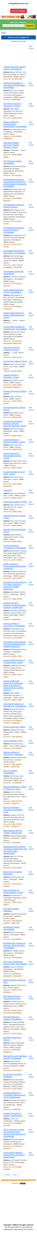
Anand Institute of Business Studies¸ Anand (14, 440)
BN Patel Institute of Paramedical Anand (12, 997)
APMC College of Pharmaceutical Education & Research (14, 566)
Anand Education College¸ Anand (14, 408)
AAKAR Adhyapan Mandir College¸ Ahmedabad (14, 67)
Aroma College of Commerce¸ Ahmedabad (14, 624)
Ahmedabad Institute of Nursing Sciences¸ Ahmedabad (13, 229)
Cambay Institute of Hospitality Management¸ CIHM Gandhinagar (14, 1094)
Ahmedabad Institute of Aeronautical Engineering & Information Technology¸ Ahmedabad (15, 182)
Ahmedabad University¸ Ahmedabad (13, 272)
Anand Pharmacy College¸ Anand (14, 516)
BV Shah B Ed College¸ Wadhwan (12, 1075)
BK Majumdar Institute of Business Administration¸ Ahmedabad (14, 945)
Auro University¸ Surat (13, 740)
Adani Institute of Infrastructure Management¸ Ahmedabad (15, 124)
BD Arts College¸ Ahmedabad (10, 771)
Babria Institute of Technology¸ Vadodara (13, 753)
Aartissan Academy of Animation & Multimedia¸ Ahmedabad (14, 85)
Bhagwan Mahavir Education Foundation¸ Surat (13, 809)
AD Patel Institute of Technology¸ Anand (12, 104)
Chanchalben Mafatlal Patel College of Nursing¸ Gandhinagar (14, 1154)
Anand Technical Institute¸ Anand (14, 530)
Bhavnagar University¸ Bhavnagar (13, 872)
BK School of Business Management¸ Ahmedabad (15, 962)
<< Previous (6, 1175)
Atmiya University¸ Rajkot (14, 727)
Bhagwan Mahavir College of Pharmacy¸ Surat (14, 787)
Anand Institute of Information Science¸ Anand (12, 455)
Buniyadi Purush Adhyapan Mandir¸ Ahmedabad (15, 1057)
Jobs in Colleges (18, 11)
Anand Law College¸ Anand (15, 501)
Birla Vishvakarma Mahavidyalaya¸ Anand (13, 891)
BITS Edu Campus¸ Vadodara (11, 909)
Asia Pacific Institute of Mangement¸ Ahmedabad (14, 705)
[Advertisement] (15, 55)
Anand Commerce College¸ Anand (15, 392)
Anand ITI (7, 490)
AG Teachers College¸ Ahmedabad (12, 162)
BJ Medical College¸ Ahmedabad (11, 928)
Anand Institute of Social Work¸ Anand (14, 472)
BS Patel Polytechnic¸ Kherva (12, 1038)
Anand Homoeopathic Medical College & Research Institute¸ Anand (14, 423)
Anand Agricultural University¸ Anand (11, 348)
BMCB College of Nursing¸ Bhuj (14, 981)
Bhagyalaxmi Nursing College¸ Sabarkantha (12, 831)
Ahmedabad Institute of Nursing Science (13, 205)
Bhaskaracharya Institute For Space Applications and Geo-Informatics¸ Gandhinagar (15, 850)
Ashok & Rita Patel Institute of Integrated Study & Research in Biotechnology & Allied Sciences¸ (13, 685)
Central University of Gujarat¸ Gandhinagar (12, 1114)
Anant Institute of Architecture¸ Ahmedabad (14, 546)
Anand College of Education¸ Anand (11, 376)
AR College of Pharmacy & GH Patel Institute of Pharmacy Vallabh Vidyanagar (14, 585)
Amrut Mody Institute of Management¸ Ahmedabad (15, 327)
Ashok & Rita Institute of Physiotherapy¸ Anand (14, 661)
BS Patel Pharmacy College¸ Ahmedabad (12, 1018)
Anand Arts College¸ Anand (15, 361)
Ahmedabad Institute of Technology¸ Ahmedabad (14, 251)
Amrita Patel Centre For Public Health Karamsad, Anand (14, 315)
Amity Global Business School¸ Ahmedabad (13, 291)
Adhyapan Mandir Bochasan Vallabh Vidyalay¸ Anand (11, 144)
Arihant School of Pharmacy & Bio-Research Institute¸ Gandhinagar (14, 605)
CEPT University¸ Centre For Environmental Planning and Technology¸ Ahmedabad (14, 1133)
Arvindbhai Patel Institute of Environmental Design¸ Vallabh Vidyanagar (14, 644)
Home (3, 33)
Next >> (16, 1175)
